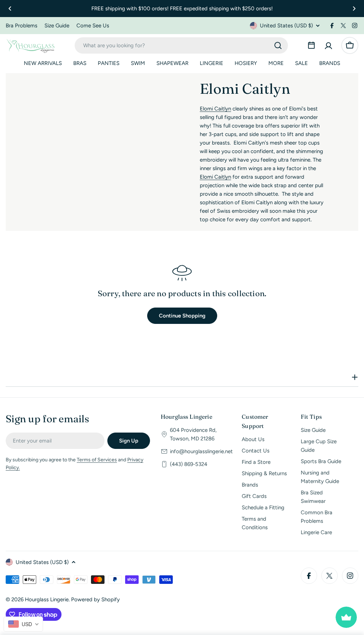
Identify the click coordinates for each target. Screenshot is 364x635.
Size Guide (56, 25)
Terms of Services (97, 460)
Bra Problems (21, 25)
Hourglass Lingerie (47, 599)
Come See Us (92, 25)
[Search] (278, 45)
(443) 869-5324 (188, 464)
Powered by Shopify (95, 599)
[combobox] (181, 45)
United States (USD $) (286, 25)
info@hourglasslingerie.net (201, 451)
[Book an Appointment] (311, 45)
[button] (10, 8)
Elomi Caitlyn (215, 108)
